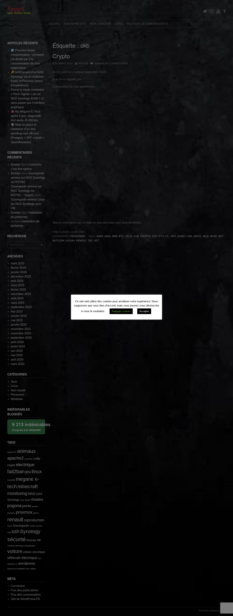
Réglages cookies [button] (121, 311)
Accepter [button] (144, 311)
